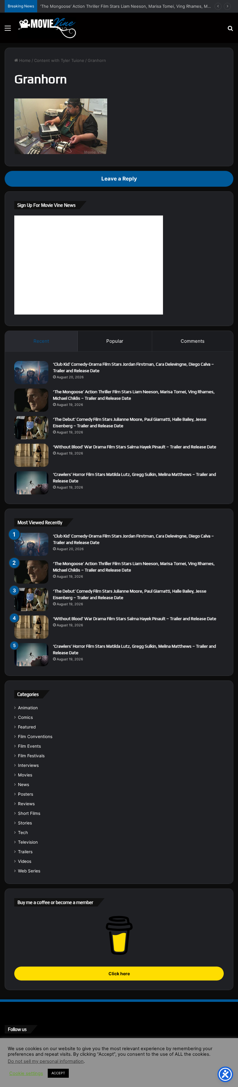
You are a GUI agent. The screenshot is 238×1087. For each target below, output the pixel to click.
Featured (27, 726)
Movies (25, 774)
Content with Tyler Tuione (59, 60)
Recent (41, 341)
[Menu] (8, 30)
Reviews (26, 803)
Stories (25, 822)
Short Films (29, 813)
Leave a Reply (119, 179)
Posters (25, 794)
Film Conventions (35, 736)
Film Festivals (31, 755)
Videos (24, 861)
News (23, 784)
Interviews (28, 765)
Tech (23, 832)
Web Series (29, 870)
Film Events (29, 746)
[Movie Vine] (46, 28)
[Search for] (230, 30)
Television (28, 842)
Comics (25, 717)
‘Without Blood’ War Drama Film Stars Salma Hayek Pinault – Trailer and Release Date (134, 446)
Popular (114, 341)
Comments (193, 341)
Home (24, 60)
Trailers (25, 851)
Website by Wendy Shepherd (133, 1075)
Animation (28, 707)
